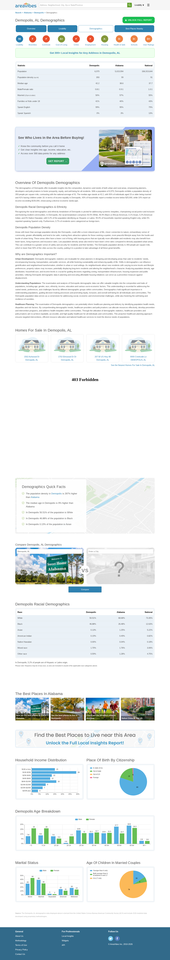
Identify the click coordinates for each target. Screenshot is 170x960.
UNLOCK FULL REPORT (140, 20)
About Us (19, 936)
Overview (31, 28)
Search (18, 13)
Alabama (28, 13)
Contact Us (20, 954)
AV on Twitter (110, 938)
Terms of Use (21, 945)
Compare (85, 589)
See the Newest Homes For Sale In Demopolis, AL (133, 365)
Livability (138, 5)
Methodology (20, 940)
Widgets (65, 940)
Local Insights (68, 936)
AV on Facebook (117, 938)
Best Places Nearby (134, 28)
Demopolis (39, 13)
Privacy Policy (21, 949)
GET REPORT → (57, 161)
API (63, 945)
